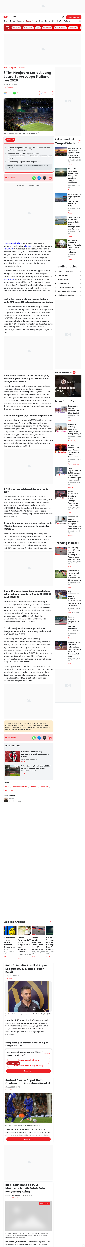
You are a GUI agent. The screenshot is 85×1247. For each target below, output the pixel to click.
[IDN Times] (10, 17)
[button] (28, 1035)
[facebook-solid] (39, 178)
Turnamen (8, 249)
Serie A (28, 246)
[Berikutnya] (54, 910)
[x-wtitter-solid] (44, 178)
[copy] (50, 178)
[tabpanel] (29, 158)
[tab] (11, 140)
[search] (63, 17)
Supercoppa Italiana (13, 243)
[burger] (80, 21)
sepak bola (9, 279)
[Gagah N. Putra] (6, 800)
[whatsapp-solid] (34, 178)
